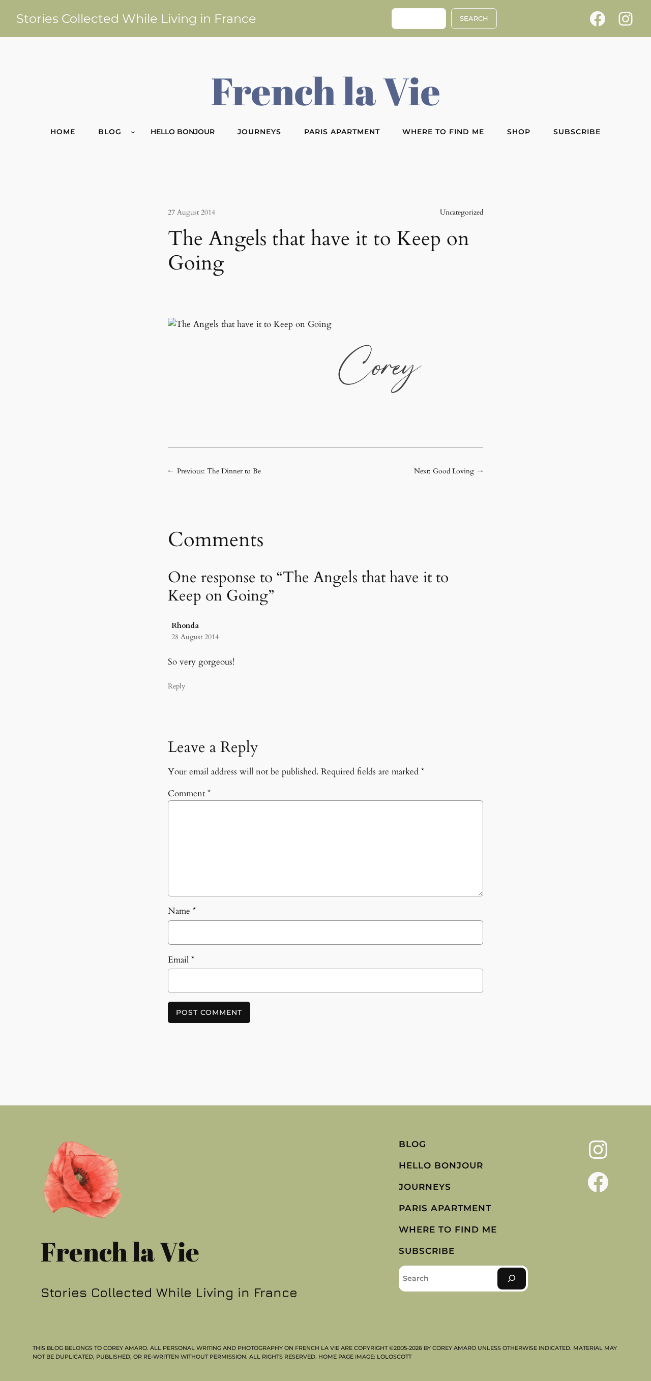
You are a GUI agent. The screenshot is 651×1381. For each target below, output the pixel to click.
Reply (176, 686)
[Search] (511, 1278)
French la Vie (325, 90)
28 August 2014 (195, 637)
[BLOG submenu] (133, 132)
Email (181, 960)
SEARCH (474, 18)
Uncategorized (461, 212)
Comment (189, 793)
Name (182, 911)
